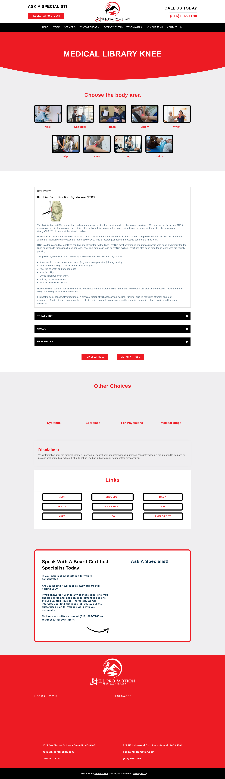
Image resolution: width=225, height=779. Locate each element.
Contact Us (174, 27)
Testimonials (134, 27)
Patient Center (113, 27)
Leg (112, 516)
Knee (62, 516)
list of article (130, 357)
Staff (56, 27)
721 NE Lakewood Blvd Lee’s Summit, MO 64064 (152, 745)
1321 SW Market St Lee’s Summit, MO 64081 (70, 745)
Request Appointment (46, 16)
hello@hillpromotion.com (58, 752)
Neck (62, 497)
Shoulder (112, 497)
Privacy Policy (140, 773)
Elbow (62, 507)
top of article (94, 357)
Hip (163, 507)
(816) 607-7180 (51, 758)
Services (69, 27)
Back (163, 497)
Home (45, 27)
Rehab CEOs (101, 773)
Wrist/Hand (112, 507)
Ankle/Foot (163, 516)
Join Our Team (154, 27)
